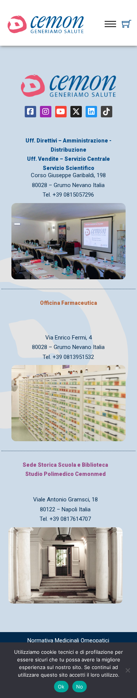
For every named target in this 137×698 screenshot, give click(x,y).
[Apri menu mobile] (110, 24)
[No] (127, 670)
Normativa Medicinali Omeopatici (68, 640)
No (79, 687)
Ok (61, 687)
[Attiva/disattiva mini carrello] (126, 24)
